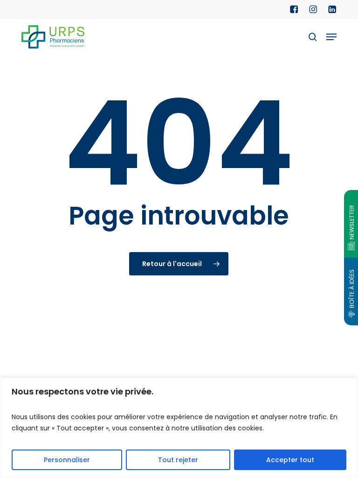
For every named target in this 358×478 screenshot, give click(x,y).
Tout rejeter (178, 459)
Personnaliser (67, 459)
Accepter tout (290, 459)
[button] (331, 37)
